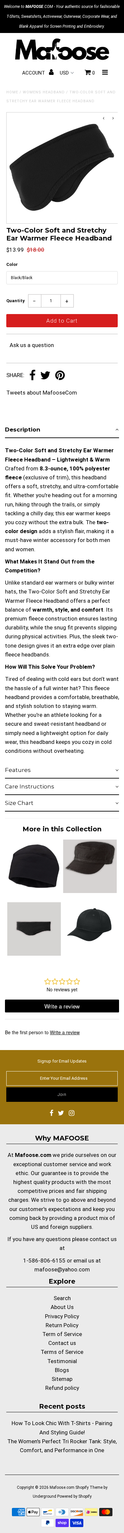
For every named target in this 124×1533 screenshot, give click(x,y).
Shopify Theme (89, 1487)
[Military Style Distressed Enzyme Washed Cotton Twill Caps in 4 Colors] (90, 891)
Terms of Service (62, 1352)
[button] (62, 430)
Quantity (15, 300)
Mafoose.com (62, 1487)
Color (12, 264)
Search (62, 1298)
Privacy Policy (62, 1316)
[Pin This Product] (60, 376)
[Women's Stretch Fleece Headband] (34, 953)
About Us (62, 1307)
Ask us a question (32, 345)
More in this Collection (62, 829)
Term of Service (62, 1334)
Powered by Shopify (74, 1496)
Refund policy (62, 1388)
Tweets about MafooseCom (41, 392)
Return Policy (62, 1325)
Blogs (62, 1370)
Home (12, 92)
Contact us (62, 1343)
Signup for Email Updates (62, 1061)
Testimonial (62, 1361)
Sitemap (62, 1379)
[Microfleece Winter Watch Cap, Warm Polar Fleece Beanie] (34, 891)
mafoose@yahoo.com (62, 1269)
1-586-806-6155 (44, 1260)
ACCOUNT (34, 73)
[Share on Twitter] (45, 376)
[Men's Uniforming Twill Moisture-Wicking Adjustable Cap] (90, 953)
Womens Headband (44, 92)
